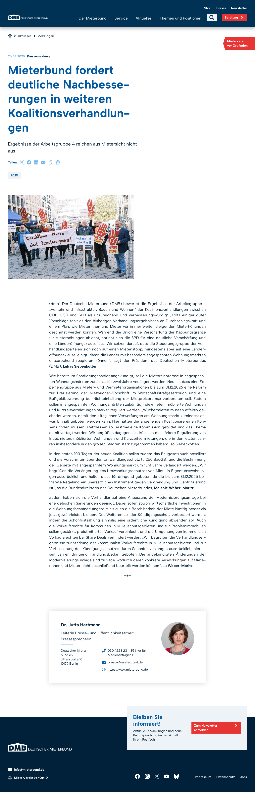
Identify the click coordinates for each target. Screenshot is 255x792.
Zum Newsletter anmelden (205, 728)
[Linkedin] (36, 162)
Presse (221, 8)
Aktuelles (144, 18)
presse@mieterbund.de (125, 662)
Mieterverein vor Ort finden (237, 43)
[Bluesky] (176, 776)
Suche (212, 17)
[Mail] (43, 162)
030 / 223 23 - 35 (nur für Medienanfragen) (127, 653)
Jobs (243, 777)
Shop (208, 8)
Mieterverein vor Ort (29, 778)
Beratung (231, 17)
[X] (22, 162)
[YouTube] (166, 776)
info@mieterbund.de (29, 769)
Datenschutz (225, 777)
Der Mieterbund (93, 18)
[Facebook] (29, 162)
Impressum (203, 777)
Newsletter (239, 8)
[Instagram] (147, 776)
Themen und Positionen (180, 18)
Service (121, 18)
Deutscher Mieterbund (28, 17)
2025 (14, 175)
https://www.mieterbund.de (128, 669)
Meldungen (45, 36)
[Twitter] (156, 776)
